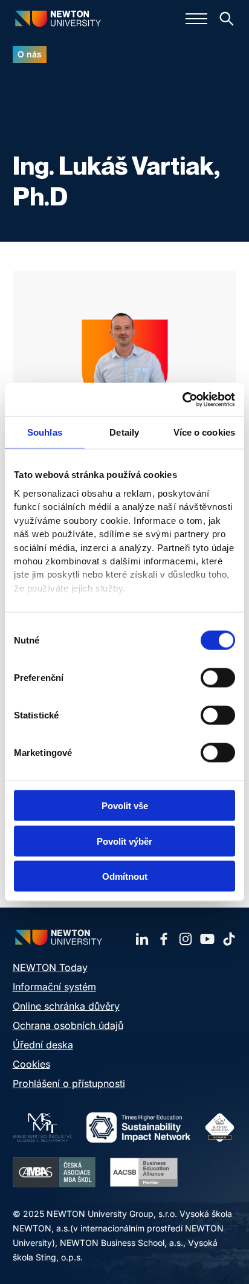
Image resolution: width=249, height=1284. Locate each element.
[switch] (218, 678)
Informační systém (54, 987)
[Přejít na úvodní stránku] (58, 18)
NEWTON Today (50, 967)
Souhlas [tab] (44, 432)
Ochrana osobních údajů (68, 1025)
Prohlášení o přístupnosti (69, 1083)
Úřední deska (43, 1045)
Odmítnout (124, 876)
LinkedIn (142, 939)
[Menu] (196, 19)
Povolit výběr (124, 841)
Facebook (164, 939)
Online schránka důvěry (66, 1006)
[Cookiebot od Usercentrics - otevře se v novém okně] (182, 399)
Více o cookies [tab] (204, 432)
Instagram (185, 939)
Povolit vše (125, 806)
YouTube (207, 939)
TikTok (229, 939)
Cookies (31, 1064)
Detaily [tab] (124, 432)
